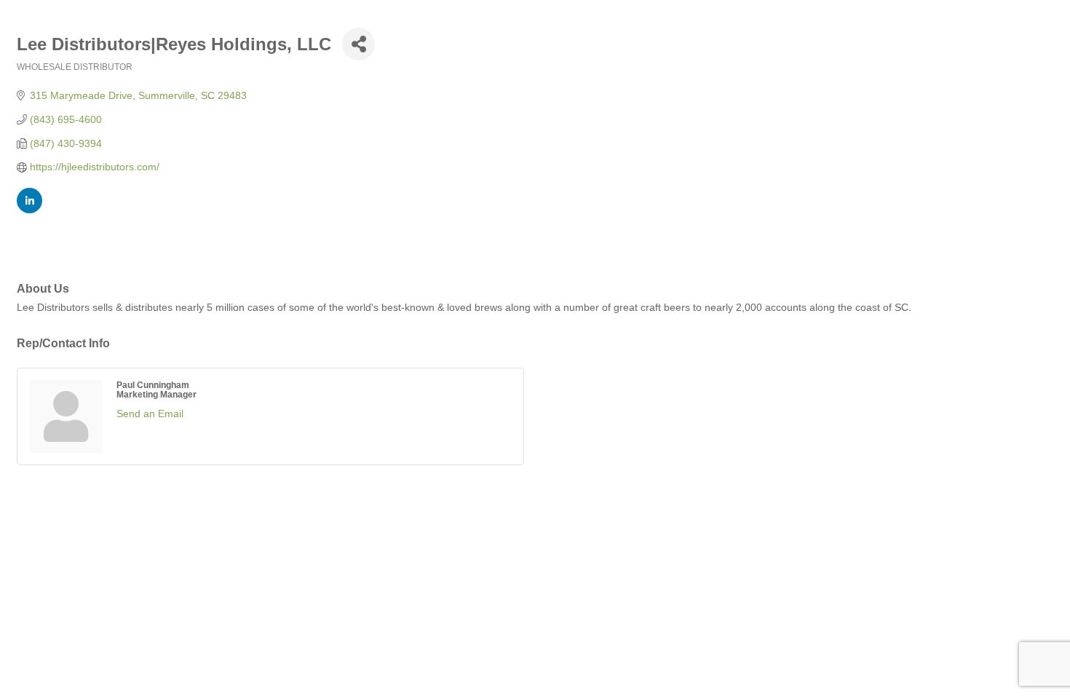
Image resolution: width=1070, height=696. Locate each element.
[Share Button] (358, 44)
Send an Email (149, 413)
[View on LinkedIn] (29, 209)
